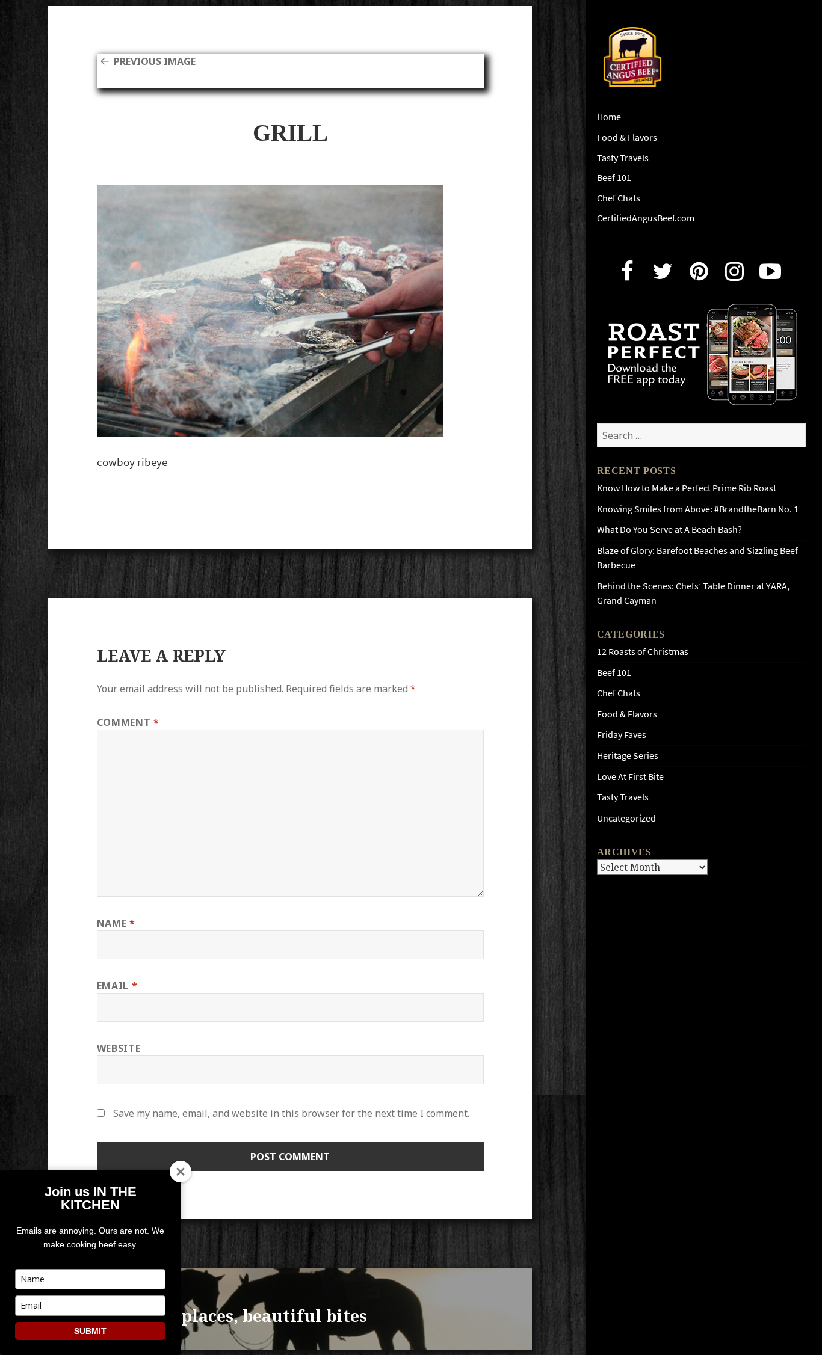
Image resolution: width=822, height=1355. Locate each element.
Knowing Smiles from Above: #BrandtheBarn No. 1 (698, 509)
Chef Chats (618, 198)
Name (116, 923)
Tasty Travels (623, 158)
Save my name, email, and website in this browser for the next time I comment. (291, 1113)
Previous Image (155, 61)
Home (609, 117)
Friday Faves (621, 734)
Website (118, 1048)
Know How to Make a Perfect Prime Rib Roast (686, 488)
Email (117, 985)
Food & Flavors (627, 137)
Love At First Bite (630, 776)
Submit (90, 1331)
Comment (128, 722)
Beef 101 (614, 177)
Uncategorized (626, 818)
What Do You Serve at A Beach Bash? (669, 529)
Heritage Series (627, 755)
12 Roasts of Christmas (642, 651)
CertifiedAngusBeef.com (645, 218)
